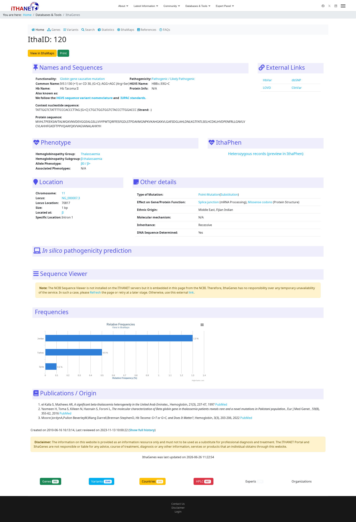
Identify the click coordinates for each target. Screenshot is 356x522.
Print (63, 53)
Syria (41, 367)
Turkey (40, 353)
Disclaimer (178, 507)
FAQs (166, 30)
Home (39, 30)
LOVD (266, 88)
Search (89, 30)
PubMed (221, 404)
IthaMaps (127, 30)
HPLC (203, 481)
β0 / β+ (85, 164)
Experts (253, 481)
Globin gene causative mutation (82, 79)
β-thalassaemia (91, 159)
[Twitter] (329, 6)
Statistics (107, 30)
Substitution (229, 194)
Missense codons (260, 202)
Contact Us (178, 503)
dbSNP (296, 80)
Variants (72, 30)
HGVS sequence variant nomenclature (84, 98)
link (191, 292)
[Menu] (343, 5)
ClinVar (296, 88)
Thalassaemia (90, 154)
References (148, 30)
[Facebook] (323, 6)
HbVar (267, 80)
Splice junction (208, 202)
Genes (55, 30)
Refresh (95, 292)
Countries (152, 481)
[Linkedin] (335, 6)
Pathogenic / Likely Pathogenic (173, 79)
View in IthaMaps (42, 53)
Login (178, 511)
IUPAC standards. (133, 98)
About (121, 5)
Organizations (305, 481)
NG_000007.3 (71, 198)
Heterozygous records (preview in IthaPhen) (265, 153)
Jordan (40, 338)
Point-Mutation (209, 194)
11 (63, 193)
